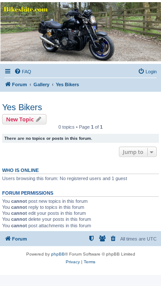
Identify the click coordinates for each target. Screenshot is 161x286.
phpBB (58, 254)
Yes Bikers (22, 107)
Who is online (20, 170)
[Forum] (80, 31)
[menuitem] (22, 71)
